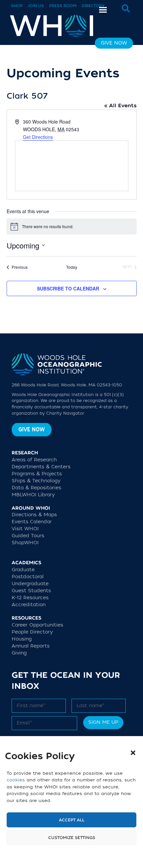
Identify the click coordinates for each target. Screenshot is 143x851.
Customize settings (71, 837)
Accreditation (29, 605)
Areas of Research (34, 460)
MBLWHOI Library (33, 495)
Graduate (23, 570)
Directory (93, 5)
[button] (133, 752)
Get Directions (38, 137)
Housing (22, 639)
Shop (17, 5)
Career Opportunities (37, 625)
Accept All (71, 820)
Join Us (36, 5)
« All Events (120, 105)
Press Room (62, 5)
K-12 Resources (30, 598)
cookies (16, 780)
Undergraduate (30, 584)
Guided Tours (28, 536)
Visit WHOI (25, 529)
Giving (19, 653)
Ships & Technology (36, 481)
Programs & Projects (37, 474)
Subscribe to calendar (68, 288)
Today (71, 267)
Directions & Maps (34, 515)
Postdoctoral (28, 577)
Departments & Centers (41, 467)
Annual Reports (31, 646)
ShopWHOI (25, 543)
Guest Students (31, 591)
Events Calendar (32, 522)
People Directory (32, 632)
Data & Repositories (36, 488)
